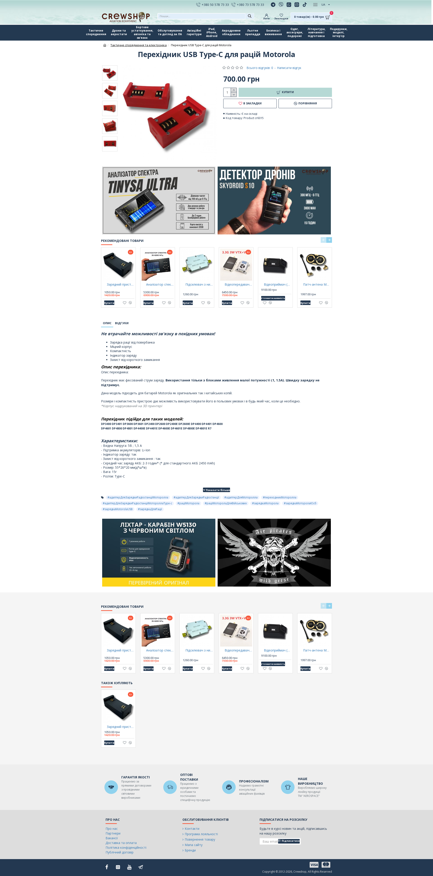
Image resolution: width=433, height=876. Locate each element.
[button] (323, 240)
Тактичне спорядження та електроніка (139, 45)
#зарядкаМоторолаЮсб (300, 503)
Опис (107, 323)
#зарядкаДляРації (150, 509)
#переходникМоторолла (279, 497)
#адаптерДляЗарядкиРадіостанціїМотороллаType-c (137, 503)
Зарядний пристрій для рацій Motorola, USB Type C (120, 284)
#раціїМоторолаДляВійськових (226, 503)
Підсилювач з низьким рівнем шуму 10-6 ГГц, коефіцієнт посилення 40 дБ (199, 284)
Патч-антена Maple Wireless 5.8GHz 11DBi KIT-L (317, 284)
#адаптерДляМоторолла (241, 497)
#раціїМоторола (188, 503)
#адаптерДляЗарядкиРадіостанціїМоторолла (138, 497)
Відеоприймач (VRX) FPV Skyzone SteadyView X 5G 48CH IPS (277, 284)
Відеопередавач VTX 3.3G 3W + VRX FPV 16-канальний (238, 284)
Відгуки (122, 323)
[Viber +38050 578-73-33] (282, 4)
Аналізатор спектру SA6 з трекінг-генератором (160, 284)
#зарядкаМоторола (265, 503)
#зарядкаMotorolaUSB (118, 509)
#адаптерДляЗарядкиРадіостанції (196, 497)
